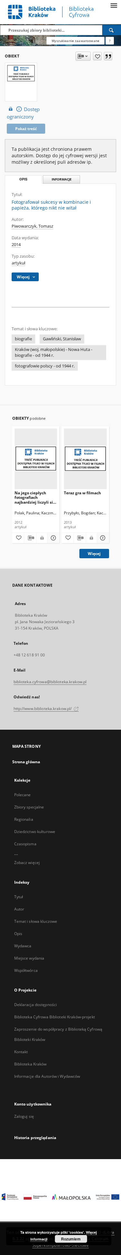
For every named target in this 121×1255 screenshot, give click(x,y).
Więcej (94, 553)
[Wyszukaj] (111, 30)
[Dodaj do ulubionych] (97, 56)
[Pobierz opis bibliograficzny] (30, 538)
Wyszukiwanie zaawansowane (75, 40)
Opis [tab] (23, 179)
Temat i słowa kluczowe (35, 921)
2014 (16, 244)
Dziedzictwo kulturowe (34, 831)
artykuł (18, 263)
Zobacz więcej (27, 862)
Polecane (22, 794)
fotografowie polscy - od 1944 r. (45, 366)
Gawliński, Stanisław (62, 339)
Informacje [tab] (62, 179)
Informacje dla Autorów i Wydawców (47, 1076)
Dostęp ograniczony (23, 113)
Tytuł (18, 897)
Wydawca (23, 946)
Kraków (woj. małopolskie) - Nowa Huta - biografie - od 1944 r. (53, 352)
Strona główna (26, 762)
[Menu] (113, 5)
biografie (23, 339)
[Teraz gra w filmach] (85, 459)
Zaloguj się (24, 1116)
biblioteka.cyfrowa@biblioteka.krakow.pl (50, 681)
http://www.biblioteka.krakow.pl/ (43, 708)
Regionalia (23, 819)
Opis (18, 933)
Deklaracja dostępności (35, 1004)
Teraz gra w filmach (82, 493)
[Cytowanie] (108, 56)
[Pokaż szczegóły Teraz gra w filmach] (102, 538)
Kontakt (21, 1051)
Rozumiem (71, 1239)
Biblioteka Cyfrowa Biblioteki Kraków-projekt (54, 1017)
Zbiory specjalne (29, 807)
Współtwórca (26, 970)
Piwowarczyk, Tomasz (32, 226)
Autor (19, 909)
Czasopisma (25, 844)
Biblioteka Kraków (30, 1064)
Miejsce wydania (29, 958)
